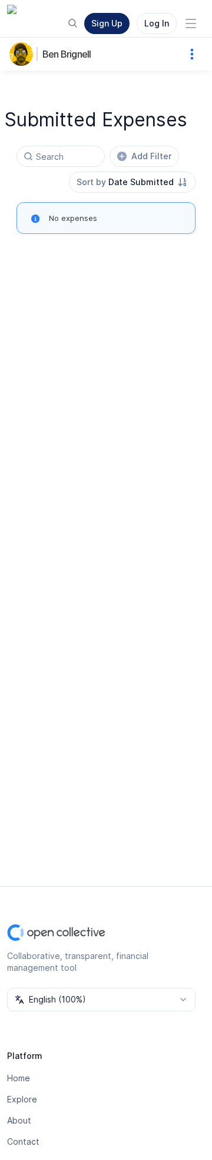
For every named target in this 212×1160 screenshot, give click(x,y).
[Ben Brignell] (23, 54)
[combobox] (132, 182)
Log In (156, 23)
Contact (23, 1141)
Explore (22, 1099)
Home (18, 1078)
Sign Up (106, 23)
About (19, 1120)
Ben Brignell (66, 54)
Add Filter (151, 156)
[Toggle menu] (191, 23)
